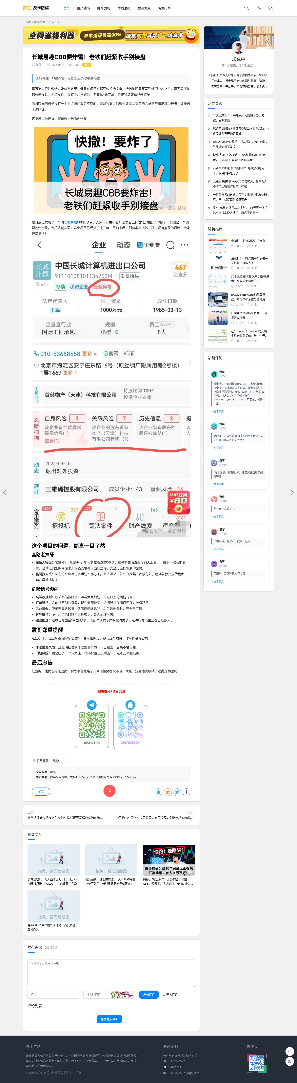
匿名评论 (172, 994)
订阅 (78, 1072)
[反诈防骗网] (36, 12)
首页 (66, 8)
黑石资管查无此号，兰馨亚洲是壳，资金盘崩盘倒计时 (245, 86)
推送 (86, 64)
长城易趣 (70, 222)
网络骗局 (103, 8)
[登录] (271, 8)
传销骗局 (123, 8)
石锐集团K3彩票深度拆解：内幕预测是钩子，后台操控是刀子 (238, 170)
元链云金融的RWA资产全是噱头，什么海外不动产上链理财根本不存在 (240, 183)
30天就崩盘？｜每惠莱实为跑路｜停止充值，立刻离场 (238, 117)
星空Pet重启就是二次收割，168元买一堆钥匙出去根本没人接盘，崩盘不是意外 (240, 210)
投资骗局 (83, 8)
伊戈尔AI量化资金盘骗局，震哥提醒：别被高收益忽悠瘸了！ (159, 818)
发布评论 (149, 994)
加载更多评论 (109, 1019)
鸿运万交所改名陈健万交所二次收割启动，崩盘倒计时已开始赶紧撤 (241, 131)
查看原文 (219, 411)
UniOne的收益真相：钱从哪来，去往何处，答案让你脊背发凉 (241, 144)
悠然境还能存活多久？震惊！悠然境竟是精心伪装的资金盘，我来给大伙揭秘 (79, 818)
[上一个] (5, 492)
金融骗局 (144, 8)
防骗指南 (164, 8)
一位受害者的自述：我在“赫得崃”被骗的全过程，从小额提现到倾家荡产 (241, 197)
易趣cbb (58, 760)
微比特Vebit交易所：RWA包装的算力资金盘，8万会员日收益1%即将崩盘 (239, 157)
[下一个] (292, 492)
